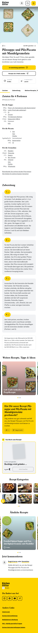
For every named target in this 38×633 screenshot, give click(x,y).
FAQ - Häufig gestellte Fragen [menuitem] (12, 623)
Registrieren (12, 561)
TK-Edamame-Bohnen (15, 117)
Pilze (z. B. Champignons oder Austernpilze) (22, 108)
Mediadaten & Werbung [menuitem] (10, 620)
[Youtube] (15, 598)
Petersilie (11, 153)
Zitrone (10, 114)
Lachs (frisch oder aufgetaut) (17, 110)
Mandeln (10, 151)
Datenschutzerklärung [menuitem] (9, 616)
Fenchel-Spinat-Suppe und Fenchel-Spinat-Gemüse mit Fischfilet (19, 542)
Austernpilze (16, 140)
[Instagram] (4, 598)
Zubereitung (16, 90)
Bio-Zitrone (11, 157)
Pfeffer (14, 136)
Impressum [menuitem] (6, 612)
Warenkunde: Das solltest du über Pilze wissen (16, 171)
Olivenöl (10, 160)
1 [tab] (17, 397)
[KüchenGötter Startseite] (5, 3)
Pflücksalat (11, 166)
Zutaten (5, 90)
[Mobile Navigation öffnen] (33, 3)
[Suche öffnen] (27, 3)
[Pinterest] (9, 598)
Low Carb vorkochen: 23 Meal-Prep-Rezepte (17, 391)
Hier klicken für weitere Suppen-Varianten (15, 174)
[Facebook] (20, 598)
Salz (9, 123)
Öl (8, 112)
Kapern (10, 155)
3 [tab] (20, 397)
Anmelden (25, 561)
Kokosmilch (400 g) (14, 119)
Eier (13, 131)
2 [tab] (19, 506)
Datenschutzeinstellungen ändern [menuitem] (13, 627)
